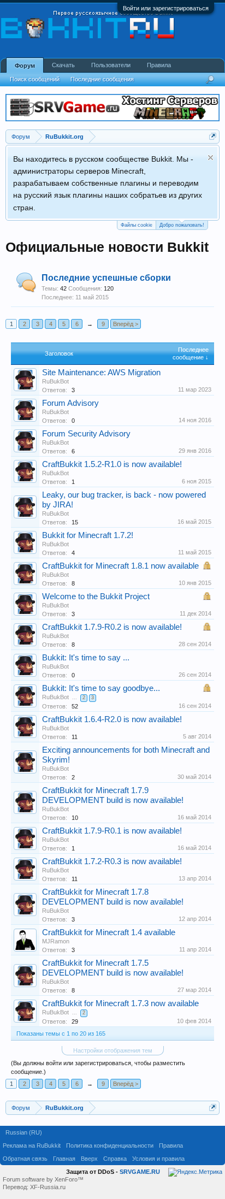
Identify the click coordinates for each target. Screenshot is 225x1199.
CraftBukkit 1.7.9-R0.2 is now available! (112, 627)
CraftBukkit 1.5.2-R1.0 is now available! (112, 464)
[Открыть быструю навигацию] (212, 136)
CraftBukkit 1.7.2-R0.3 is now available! (112, 861)
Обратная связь (25, 1158)
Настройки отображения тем (112, 1050)
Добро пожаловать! (181, 225)
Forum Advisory (70, 403)
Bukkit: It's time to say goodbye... (101, 688)
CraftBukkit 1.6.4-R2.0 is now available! (112, 719)
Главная (64, 1158)
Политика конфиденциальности (109, 1145)
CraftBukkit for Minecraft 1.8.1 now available (120, 566)
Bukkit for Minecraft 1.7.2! (87, 535)
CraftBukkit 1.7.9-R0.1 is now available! (112, 830)
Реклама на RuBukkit (32, 1145)
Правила (159, 65)
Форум (25, 65)
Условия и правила (158, 1158)
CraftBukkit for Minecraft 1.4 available (108, 932)
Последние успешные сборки (106, 277)
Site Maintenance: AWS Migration (101, 372)
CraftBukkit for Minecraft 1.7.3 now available (120, 1003)
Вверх (89, 1158)
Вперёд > (125, 324)
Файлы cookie (136, 225)
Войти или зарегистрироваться (166, 8)
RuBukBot (55, 381)
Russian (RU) (23, 1132)
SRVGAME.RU (140, 1171)
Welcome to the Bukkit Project (96, 596)
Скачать (63, 65)
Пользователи (111, 65)
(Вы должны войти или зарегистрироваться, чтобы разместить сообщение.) (98, 1067)
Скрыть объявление (210, 157)
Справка (115, 1158)
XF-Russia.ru (48, 1187)
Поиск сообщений (35, 79)
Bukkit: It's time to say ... (85, 657)
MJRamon (55, 941)
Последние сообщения (102, 79)
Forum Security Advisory (86, 433)
